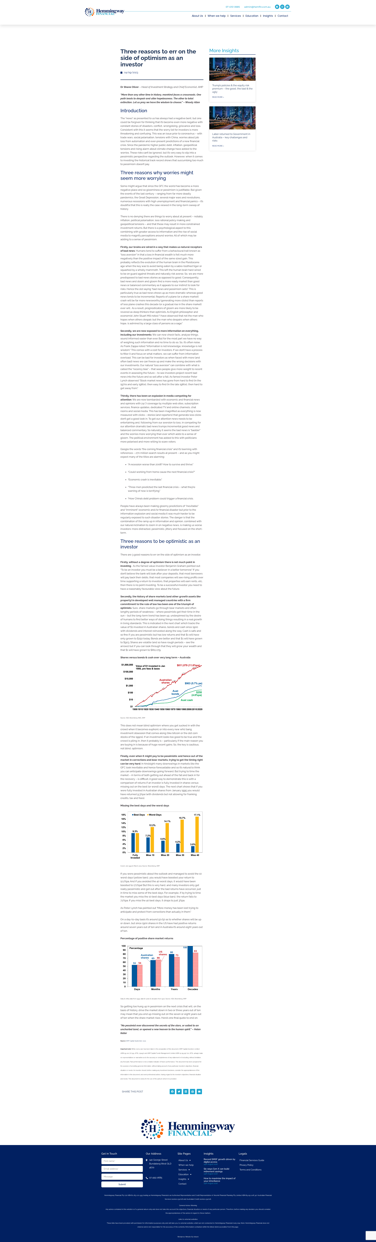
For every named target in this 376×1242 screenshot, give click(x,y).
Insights (268, 16)
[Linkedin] (287, 7)
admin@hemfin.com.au (257, 6)
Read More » (218, 97)
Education (252, 16)
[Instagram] (282, 7)
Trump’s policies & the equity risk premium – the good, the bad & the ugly (232, 88)
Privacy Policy (246, 1165)
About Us (197, 16)
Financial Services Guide (252, 1160)
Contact (283, 16)
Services (235, 16)
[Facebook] (277, 7)
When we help (217, 16)
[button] (172, 1091)
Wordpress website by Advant (188, 1237)
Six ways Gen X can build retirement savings (216, 1170)
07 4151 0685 (233, 6)
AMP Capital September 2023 (136, 1041)
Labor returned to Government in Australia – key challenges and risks (231, 137)
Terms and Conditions (250, 1169)
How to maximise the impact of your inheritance (219, 1179)
